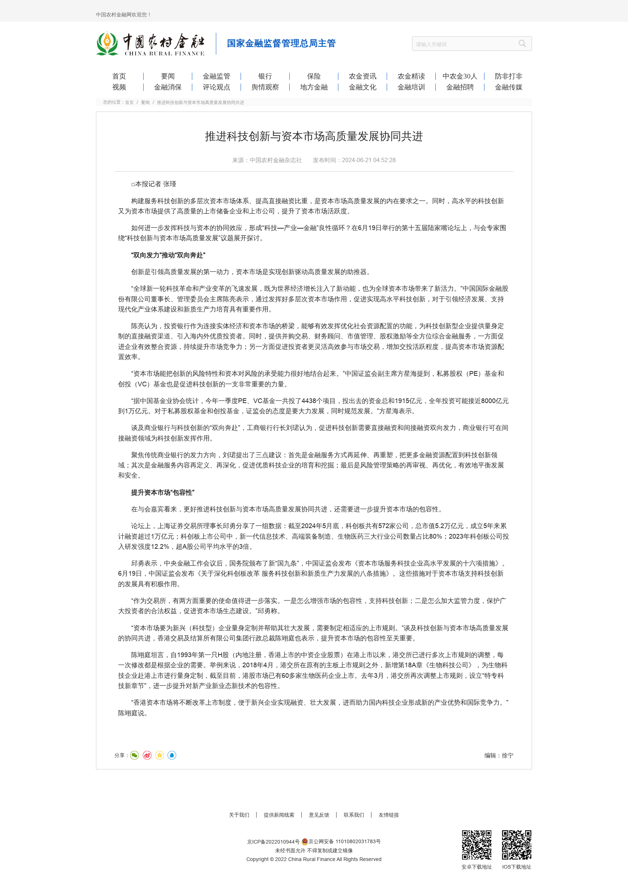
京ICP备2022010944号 (273, 842)
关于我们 (239, 815)
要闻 (145, 102)
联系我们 (354, 815)
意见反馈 (319, 815)
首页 (129, 102)
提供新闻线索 (279, 815)
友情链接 (389, 815)
